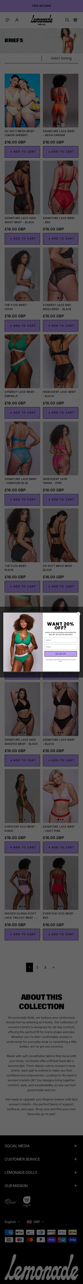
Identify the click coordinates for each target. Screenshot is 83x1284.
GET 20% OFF (61, 654)
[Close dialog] (78, 614)
